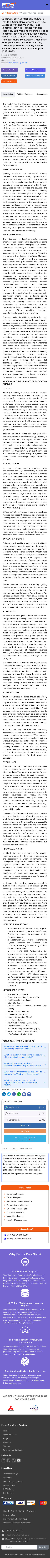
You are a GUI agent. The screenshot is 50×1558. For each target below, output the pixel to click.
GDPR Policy (8, 1489)
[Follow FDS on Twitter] (14, 1460)
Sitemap (6, 1446)
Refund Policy (9, 1515)
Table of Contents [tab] (24, 94)
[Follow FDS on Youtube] (19, 1460)
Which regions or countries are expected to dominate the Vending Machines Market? (23, 1073)
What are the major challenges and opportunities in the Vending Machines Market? (20, 1082)
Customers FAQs (10, 1473)
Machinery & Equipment (17, 63)
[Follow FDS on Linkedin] (3, 1460)
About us (7, 1442)
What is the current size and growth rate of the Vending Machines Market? (23, 1047)
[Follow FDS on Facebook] (8, 1460)
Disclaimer (7, 1477)
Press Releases (10, 1435)
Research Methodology (13, 1450)
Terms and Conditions (12, 1481)
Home (6, 1431)
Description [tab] (8, 94)
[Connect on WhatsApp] (19, 1094)
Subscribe (43, 1547)
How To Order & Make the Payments (19, 1511)
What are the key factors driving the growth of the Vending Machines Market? (23, 1056)
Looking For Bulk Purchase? (25, 1138)
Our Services (8, 1493)
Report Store (12, 13)
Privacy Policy (9, 1485)
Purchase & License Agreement (17, 1522)
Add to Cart (25, 1125)
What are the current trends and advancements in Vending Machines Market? (23, 1064)
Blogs (5, 1438)
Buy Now (25, 1131)
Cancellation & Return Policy (15, 1519)
